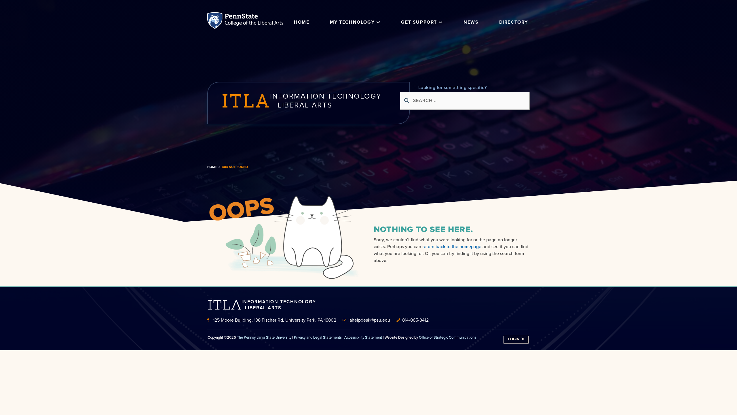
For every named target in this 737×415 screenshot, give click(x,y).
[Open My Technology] (378, 22)
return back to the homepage (451, 246)
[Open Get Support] (440, 22)
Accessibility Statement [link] (363, 337)
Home (211, 167)
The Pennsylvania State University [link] (264, 337)
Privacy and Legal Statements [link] (318, 337)
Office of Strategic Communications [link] (447, 337)
